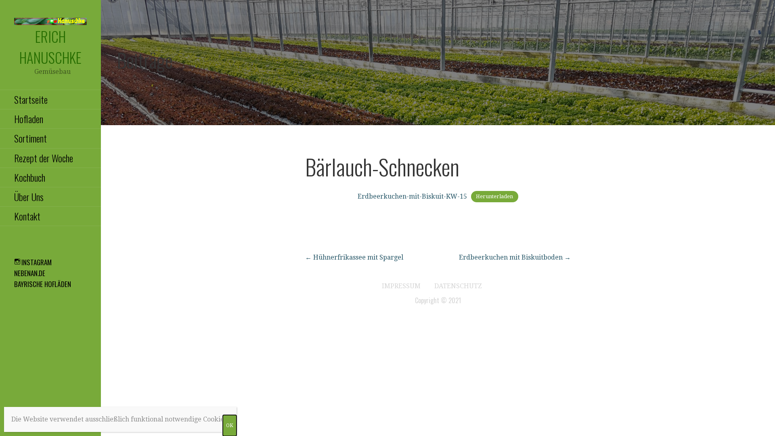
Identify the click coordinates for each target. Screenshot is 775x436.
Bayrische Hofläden (42, 284)
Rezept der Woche (43, 158)
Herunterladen (494, 197)
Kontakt (27, 216)
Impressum (401, 286)
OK (229, 425)
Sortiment (30, 138)
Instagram (36, 262)
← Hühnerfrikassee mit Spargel (354, 257)
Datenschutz (458, 286)
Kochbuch (29, 177)
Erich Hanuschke (50, 47)
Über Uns (29, 196)
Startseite (31, 99)
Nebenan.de (29, 273)
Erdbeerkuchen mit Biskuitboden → (515, 257)
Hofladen (28, 118)
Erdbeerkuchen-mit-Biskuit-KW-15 (412, 196)
